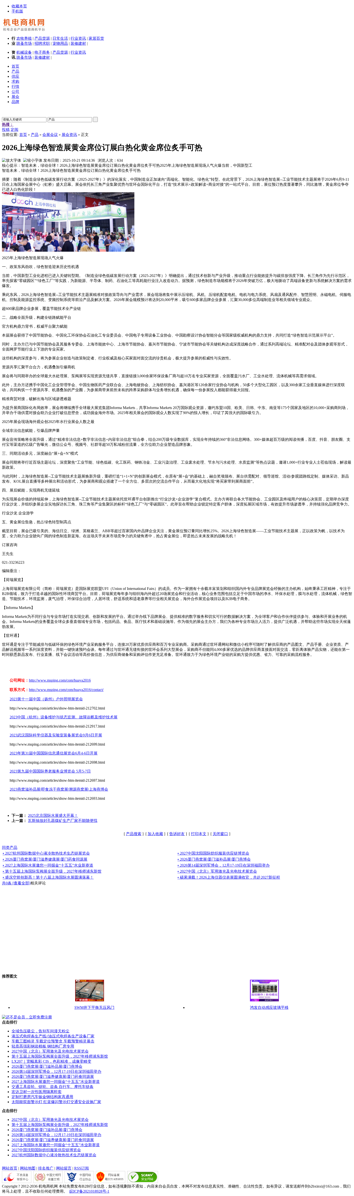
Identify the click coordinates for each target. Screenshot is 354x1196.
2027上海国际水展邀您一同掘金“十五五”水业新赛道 (56, 1082)
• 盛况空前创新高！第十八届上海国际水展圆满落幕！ (48, 877)
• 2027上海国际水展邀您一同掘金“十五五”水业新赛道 (48, 865)
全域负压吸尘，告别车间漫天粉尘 (40, 1031)
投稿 (6, 130)
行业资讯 (78, 38)
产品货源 (42, 38)
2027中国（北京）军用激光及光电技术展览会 (50, 1051)
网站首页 (9, 1168)
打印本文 (198, 834)
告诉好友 (177, 834)
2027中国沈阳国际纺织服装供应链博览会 (46, 1150)
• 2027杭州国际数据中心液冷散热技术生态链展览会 (46, 853)
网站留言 (64, 1168)
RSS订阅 (81, 1168)
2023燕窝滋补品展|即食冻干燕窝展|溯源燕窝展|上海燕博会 (59, 789)
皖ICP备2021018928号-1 (89, 1191)
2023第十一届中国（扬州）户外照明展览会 (46, 699)
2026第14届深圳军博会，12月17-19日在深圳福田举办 (56, 1071)
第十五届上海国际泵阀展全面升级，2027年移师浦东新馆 (60, 1056)
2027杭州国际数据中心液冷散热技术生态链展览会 (54, 1155)
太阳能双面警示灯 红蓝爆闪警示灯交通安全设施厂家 (56, 1102)
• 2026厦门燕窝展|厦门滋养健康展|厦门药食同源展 (45, 859)
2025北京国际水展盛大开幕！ (53, 815)
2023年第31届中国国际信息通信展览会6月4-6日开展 (54, 753)
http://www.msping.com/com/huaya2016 (60, 680)
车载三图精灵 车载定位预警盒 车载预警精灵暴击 (53, 1041)
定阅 (14, 130)
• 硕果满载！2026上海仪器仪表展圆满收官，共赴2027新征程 (228, 877)
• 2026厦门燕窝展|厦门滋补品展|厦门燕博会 (214, 859)
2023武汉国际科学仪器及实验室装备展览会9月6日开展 (56, 735)
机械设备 (24, 52)
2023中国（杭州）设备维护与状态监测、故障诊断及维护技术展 (64, 717)
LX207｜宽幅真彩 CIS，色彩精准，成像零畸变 (51, 1061)
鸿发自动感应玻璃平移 (269, 1007)
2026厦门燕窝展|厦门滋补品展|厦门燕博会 (47, 1066)
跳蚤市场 (24, 43)
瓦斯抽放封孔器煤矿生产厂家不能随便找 (62, 821)
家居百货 (96, 38)
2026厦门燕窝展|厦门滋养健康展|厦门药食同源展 (53, 1076)
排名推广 (45, 1168)
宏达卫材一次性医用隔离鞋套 (37, 1092)
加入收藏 (155, 834)
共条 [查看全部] (16, 883)
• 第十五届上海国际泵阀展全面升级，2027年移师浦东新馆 (52, 871)
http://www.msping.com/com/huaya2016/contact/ (66, 690)
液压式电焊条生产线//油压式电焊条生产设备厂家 (53, 1036)
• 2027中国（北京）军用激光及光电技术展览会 (217, 871)
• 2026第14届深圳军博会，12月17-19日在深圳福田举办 (223, 865)
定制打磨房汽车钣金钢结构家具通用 (42, 1097)
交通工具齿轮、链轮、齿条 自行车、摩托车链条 (52, 1087)
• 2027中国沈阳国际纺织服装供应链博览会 (213, 853)
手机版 (17, 11)
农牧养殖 (24, 38)
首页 (23, 135)
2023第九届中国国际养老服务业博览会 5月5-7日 (50, 771)
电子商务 (42, 52)
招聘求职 (42, 43)
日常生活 (60, 38)
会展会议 (50, 135)
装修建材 (78, 43)
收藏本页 (19, 6)
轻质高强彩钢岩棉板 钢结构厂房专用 (43, 1046)
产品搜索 (133, 834)
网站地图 (27, 1168)
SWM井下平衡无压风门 (94, 1007)
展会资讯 (69, 135)
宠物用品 (60, 43)
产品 (35, 135)
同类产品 (9, 847)
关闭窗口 (220, 834)
